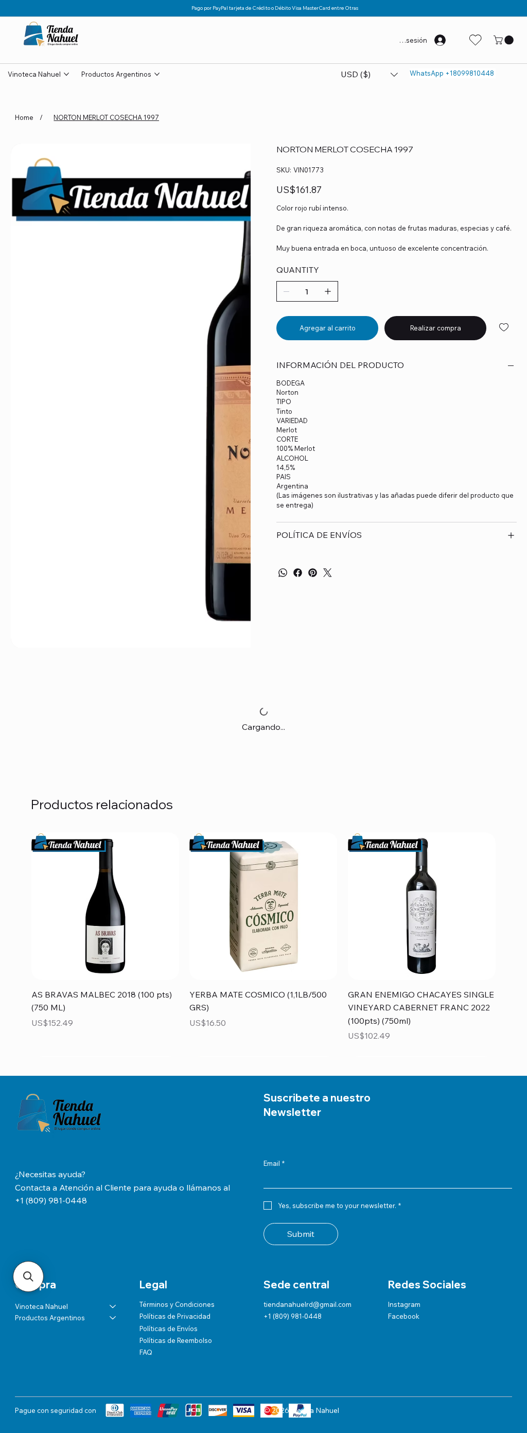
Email (274, 1163)
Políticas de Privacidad (174, 1316)
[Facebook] (297, 572)
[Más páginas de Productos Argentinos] (157, 74)
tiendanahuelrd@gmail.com (308, 1304)
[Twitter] (327, 572)
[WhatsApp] (282, 572)
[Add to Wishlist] (505, 327)
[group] (263, 944)
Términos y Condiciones (177, 1304)
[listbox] (369, 74)
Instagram (404, 1304)
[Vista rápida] (105, 906)
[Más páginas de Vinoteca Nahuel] (66, 74)
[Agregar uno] (328, 291)
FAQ (145, 1352)
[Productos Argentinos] (113, 1317)
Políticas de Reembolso (175, 1340)
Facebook (403, 1316)
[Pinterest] (312, 572)
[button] (505, 40)
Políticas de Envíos (168, 1328)
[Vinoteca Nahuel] (113, 1306)
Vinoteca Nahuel (41, 1306)
